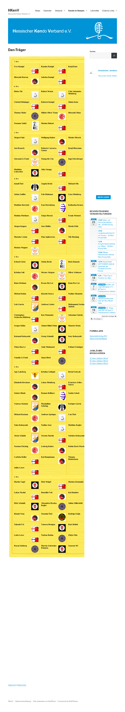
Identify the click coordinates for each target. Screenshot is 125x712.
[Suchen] (114, 55)
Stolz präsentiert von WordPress (44, 701)
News (37, 10)
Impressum (12, 685)
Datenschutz (21, 685)
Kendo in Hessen (76, 10)
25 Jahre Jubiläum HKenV (99, 363)
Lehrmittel (94, 10)
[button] (96, 319)
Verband (58, 10)
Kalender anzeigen (108, 316)
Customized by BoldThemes (68, 701)
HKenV (13, 10)
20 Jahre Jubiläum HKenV (99, 361)
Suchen (92, 51)
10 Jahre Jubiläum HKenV (99, 358)
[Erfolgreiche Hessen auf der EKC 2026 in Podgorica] (103, 137)
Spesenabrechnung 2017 (98, 336)
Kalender (48, 10)
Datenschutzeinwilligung (98, 339)
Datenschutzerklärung (23, 701)
